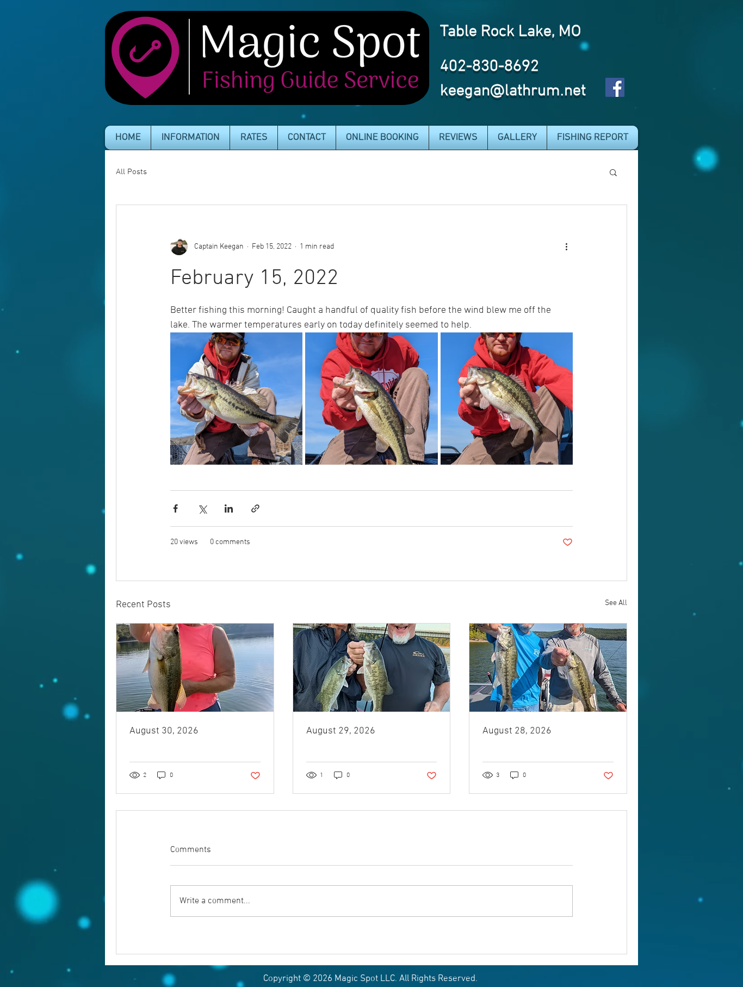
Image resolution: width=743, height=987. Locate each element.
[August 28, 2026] (548, 668)
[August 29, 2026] (371, 668)
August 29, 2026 (340, 731)
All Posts (131, 172)
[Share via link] (255, 508)
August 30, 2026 (164, 731)
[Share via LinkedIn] (229, 508)
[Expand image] (236, 398)
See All (616, 603)
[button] (190, 138)
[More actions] (566, 246)
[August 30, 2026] (195, 668)
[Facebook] (614, 87)
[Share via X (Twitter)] (202, 508)
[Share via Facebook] (175, 508)
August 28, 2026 (517, 731)
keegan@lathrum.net (513, 91)
